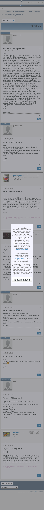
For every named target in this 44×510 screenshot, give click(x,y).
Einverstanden (22, 279)
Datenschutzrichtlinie (22, 249)
